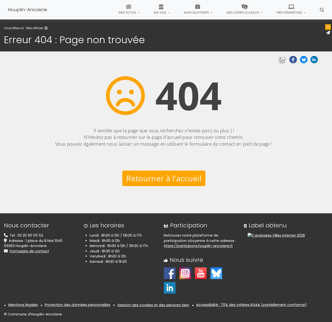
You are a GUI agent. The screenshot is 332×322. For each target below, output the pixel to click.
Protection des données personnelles (77, 304)
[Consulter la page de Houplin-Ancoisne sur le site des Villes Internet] (276, 235)
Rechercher (322, 10)
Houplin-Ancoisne (27, 10)
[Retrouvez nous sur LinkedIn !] (169, 287)
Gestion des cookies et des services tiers (153, 305)
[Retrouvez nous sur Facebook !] (169, 272)
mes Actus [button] (128, 12)
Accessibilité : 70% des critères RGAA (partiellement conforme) (251, 304)
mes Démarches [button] (290, 12)
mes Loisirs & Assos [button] (243, 12)
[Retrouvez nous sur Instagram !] (185, 272)
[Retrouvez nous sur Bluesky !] (216, 272)
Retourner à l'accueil (163, 178)
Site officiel (34, 28)
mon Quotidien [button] (197, 12)
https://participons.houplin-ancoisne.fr (198, 245)
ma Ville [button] (160, 12)
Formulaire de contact (29, 251)
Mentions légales (23, 304)
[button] (293, 59)
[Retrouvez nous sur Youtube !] (201, 272)
